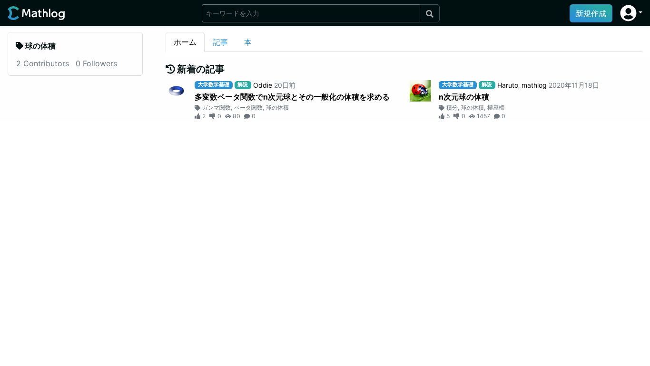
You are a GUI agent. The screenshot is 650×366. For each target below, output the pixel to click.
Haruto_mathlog (522, 85)
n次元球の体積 (464, 97)
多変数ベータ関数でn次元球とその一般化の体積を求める (292, 97)
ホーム (185, 42)
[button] (631, 13)
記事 (220, 42)
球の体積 (277, 107)
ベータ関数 (248, 107)
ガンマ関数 (216, 107)
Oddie (262, 85)
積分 (452, 107)
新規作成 (591, 13)
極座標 (495, 107)
